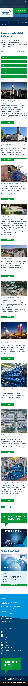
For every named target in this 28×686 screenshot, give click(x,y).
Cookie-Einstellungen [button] (19, 678)
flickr (6, 640)
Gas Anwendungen (10, 22)
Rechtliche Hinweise (17, 677)
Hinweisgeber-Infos (22, 6)
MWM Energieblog (9, 647)
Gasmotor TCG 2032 (6, 621)
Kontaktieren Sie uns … (10, 664)
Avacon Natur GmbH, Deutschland (11, 183)
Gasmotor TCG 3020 (6, 616)
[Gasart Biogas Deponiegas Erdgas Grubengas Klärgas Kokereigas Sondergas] (14, 61)
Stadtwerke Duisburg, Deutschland (11, 101)
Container (7, 69)
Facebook (7, 634)
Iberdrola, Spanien (6, 258)
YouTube (7, 645)
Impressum (4, 6)
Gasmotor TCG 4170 (6, 619)
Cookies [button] (15, 6)
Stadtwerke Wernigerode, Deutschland (12, 216)
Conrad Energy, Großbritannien (10, 297)
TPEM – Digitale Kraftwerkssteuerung (10, 606)
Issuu (6, 642)
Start (3, 22)
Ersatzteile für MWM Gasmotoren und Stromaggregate (10, 603)
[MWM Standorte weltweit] (14, 546)
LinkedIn (7, 637)
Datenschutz (10, 6)
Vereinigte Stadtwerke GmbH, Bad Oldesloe (13, 483)
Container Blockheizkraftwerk (8, 624)
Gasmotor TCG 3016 (6, 611)
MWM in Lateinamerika (11, 653)
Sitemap (19, 679)
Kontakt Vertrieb (14, 518)
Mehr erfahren (7, 122)
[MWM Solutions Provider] (14, 571)
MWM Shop (8, 632)
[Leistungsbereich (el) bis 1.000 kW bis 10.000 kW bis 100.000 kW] (14, 72)
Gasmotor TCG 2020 (6, 613)
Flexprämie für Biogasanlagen (8, 608)
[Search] (1, 2)
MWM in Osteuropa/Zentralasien (13, 650)
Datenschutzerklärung (9, 678)
